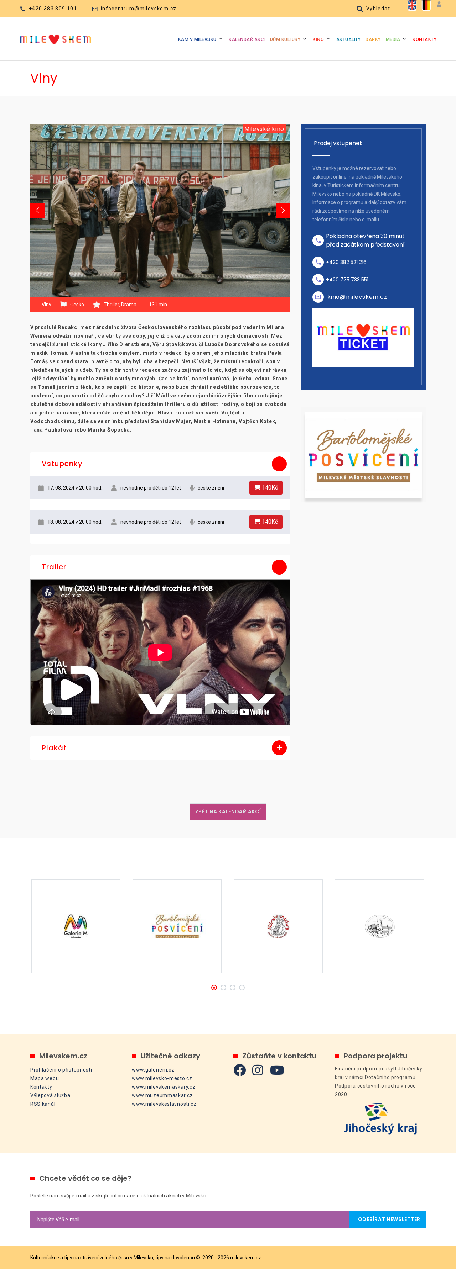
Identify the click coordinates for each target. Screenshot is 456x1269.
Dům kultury (285, 39)
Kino (318, 39)
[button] (160, 464)
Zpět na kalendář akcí (228, 811)
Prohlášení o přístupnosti (61, 1070)
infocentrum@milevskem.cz (139, 8)
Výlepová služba (50, 1095)
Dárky (373, 39)
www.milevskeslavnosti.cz (164, 1104)
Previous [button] (37, 210)
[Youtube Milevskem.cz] (277, 1070)
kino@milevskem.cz (357, 297)
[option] (160, 210)
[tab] (160, 464)
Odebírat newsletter (387, 1219)
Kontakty (424, 39)
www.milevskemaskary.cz (163, 1087)
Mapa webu (44, 1078)
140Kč (269, 487)
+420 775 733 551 (347, 279)
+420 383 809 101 (53, 8)
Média (393, 39)
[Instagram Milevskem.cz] (258, 1070)
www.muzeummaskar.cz (162, 1095)
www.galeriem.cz (153, 1070)
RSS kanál (42, 1104)
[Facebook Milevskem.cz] (239, 1070)
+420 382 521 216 (346, 262)
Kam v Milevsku (197, 39)
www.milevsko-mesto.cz (162, 1078)
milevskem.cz (245, 1257)
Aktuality (348, 39)
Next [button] (283, 210)
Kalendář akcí (247, 39)
